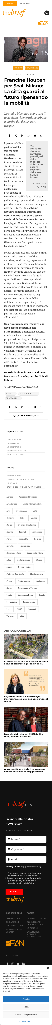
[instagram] (13, 964)
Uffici (22, 616)
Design (9, 525)
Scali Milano (31, 68)
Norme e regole (24, 567)
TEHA (19, 609)
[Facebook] (9, 136)
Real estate (40, 581)
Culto (22, 518)
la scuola (12, 483)
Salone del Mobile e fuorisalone (24, 487)
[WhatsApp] (28, 136)
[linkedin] (23, 964)
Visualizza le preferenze (26, 1014)
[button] (47, 968)
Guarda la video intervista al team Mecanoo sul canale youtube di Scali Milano (26, 376)
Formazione (37, 532)
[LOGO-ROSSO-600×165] (19, 802)
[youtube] (18, 964)
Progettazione (24, 581)
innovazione (13, 443)
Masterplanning (23, 560)
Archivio (18, 68)
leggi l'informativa (30, 866)
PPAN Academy (36, 574)
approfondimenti (16, 455)
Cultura (34, 518)
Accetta (26, 999)
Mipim (9, 567)
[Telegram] (34, 136)
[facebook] (7, 964)
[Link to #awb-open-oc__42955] (46, 13)
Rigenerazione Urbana (27, 588)
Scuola (42, 595)
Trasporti (11, 398)
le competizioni (15, 447)
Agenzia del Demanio (28, 497)
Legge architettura (35, 553)
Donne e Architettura (27, 525)
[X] (15, 136)
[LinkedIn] (22, 136)
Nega (26, 1007)
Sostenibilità (12, 602)
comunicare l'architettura (21, 479)
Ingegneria (25, 546)
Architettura (12, 504)
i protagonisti (14, 439)
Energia (10, 532)
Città (9, 393)
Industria (10, 546)
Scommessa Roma (25, 595)
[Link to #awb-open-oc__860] (4, 23)
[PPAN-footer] (44, 21)
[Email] (41, 136)
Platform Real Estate (15, 574)
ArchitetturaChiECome (32, 504)
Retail (9, 588)
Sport (9, 609)
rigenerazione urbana (19, 451)
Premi (9, 581)
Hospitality (23, 539)
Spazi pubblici (27, 393)
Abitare (10, 497)
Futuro (9, 539)
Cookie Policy (24, 1021)
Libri (9, 560)
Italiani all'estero (14, 553)
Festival (22, 532)
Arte (8, 511)
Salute (9, 595)
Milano (39, 560)
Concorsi (10, 518)
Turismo (10, 616)
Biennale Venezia (16, 476)
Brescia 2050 (21, 511)
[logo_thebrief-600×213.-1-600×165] (18, 9)
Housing (37, 539)
